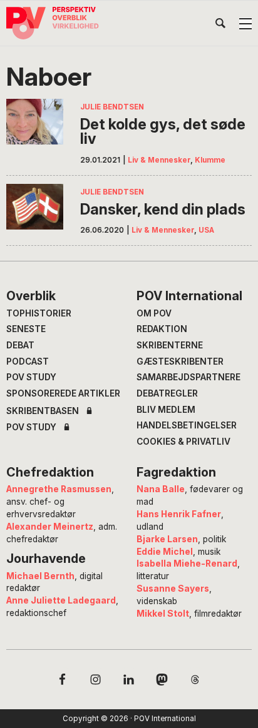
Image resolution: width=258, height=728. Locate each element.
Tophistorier (38, 313)
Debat (20, 345)
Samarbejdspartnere (188, 377)
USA (206, 230)
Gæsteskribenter (180, 361)
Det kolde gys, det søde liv (162, 131)
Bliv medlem (166, 410)
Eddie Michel (165, 552)
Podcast (27, 361)
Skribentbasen (42, 411)
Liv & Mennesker (159, 160)
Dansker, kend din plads (162, 209)
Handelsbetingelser (187, 425)
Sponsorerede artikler (63, 393)
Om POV (154, 313)
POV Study (31, 377)
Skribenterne (170, 345)
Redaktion (162, 329)
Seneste (26, 329)
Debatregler (167, 393)
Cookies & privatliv (183, 442)
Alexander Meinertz (49, 527)
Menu (245, 24)
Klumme (210, 160)
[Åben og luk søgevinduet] (220, 25)
